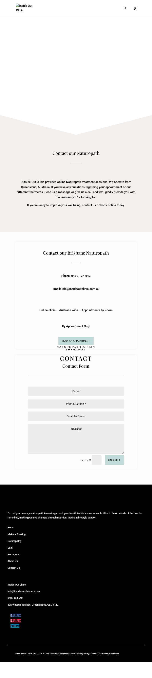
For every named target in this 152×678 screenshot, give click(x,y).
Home (11, 527)
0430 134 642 (15, 597)
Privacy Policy (83, 654)
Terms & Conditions (99, 654)
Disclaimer (114, 654)
